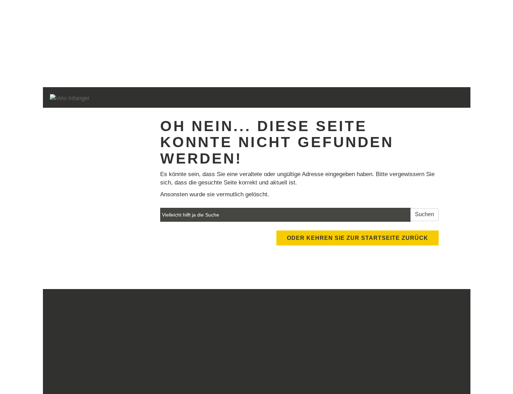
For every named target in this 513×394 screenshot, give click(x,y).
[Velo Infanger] (133, 98)
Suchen (424, 214)
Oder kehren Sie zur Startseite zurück (357, 238)
